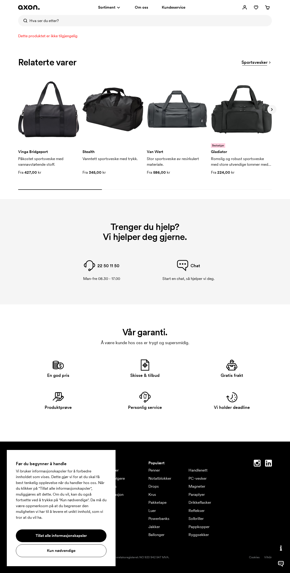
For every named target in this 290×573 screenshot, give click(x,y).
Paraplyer (196, 494)
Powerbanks (158, 518)
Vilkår (268, 557)
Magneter (196, 486)
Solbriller (196, 518)
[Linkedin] (268, 464)
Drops (153, 486)
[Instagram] (257, 464)
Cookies (254, 557)
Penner (154, 470)
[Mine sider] (244, 7)
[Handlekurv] (267, 7)
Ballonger (156, 534)
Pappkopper (199, 526)
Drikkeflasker (199, 502)
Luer (152, 510)
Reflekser (196, 510)
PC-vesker (197, 478)
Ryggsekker (198, 534)
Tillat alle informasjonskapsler (61, 535)
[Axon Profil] (29, 7)
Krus (152, 494)
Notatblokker (159, 478)
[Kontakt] (281, 548)
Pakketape (157, 502)
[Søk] (23, 20)
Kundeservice (173, 7)
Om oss (141, 7)
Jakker (154, 526)
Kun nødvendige (61, 550)
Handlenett (198, 470)
